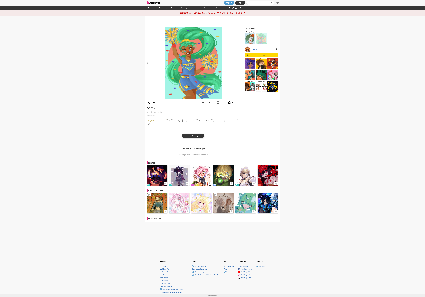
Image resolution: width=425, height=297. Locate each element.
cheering (193, 121)
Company (262, 266)
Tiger (179, 121)
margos (224, 121)
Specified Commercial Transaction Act (207, 275)
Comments (235, 103)
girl (169, 121)
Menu (276, 49)
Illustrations (195, 8)
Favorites (208, 103)
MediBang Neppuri (234, 8)
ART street (163, 266)
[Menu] (277, 3)
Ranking (184, 8)
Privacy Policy (199, 272)
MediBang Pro (164, 269)
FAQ (225, 269)
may (185, 121)
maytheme (233, 121)
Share (148, 102)
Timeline (151, 8)
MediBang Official (246, 269)
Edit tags (148, 124)
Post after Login (193, 136)
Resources (208, 8)
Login (240, 3)
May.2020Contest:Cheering (157, 121)
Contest (174, 8)
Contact (228, 272)
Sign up (229, 3)
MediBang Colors (165, 283)
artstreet (207, 121)
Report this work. (153, 102)
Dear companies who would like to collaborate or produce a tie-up (173, 290)
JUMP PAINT (164, 278)
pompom (216, 121)
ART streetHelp (229, 266)
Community (163, 8)
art (174, 121)
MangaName (164, 280)
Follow (263, 55)
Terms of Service (200, 266)
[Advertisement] (212, 240)
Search (271, 3)
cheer (200, 121)
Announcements (243, 266)
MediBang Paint (165, 272)
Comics (218, 8)
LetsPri (162, 275)
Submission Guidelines (199, 269)
